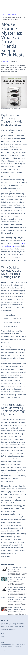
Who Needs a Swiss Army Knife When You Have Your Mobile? (17, 598)
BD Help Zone (7, 3)
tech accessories (12, 14)
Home (4, 14)
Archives (3, 638)
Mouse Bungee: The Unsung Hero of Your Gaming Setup (16, 588)
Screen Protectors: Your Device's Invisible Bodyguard (16, 608)
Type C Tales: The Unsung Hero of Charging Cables (17, 568)
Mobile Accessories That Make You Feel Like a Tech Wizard (17, 578)
